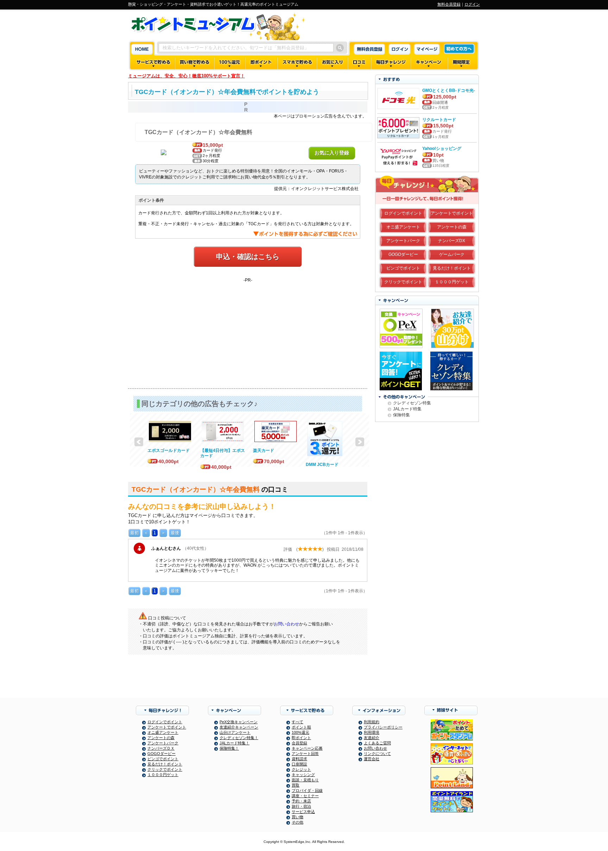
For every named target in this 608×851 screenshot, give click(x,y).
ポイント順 (301, 727)
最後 (175, 532)
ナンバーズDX (451, 240)
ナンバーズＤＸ (161, 748)
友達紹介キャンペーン (239, 727)
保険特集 (401, 414)
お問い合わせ (286, 624)
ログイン (472, 4)
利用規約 (371, 722)
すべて (297, 722)
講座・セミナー (305, 796)
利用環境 (371, 732)
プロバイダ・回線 (307, 790)
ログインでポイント (403, 213)
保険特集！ (229, 748)
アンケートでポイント (452, 213)
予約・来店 (301, 801)
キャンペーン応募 (307, 748)
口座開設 (299, 764)
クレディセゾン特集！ (239, 738)
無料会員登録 (449, 4)
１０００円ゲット (452, 281)
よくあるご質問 (377, 743)
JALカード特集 (407, 408)
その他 (297, 822)
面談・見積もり (305, 780)
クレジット (301, 769)
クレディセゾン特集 (412, 403)
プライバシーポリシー (383, 727)
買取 (295, 785)
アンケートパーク (403, 240)
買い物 (297, 817)
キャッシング (303, 775)
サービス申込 (303, 811)
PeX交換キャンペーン (239, 722)
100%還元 (300, 732)
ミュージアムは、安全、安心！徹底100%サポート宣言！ (186, 75)
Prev (139, 442)
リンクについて (377, 753)
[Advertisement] (247, 332)
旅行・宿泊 (301, 806)
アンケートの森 (452, 227)
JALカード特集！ (234, 743)
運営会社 (371, 759)
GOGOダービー (403, 254)
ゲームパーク (451, 254)
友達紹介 (371, 738)
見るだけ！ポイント (452, 268)
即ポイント (301, 738)
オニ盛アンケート (403, 227)
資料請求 (299, 759)
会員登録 (299, 743)
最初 (134, 532)
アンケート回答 (305, 753)
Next (360, 442)
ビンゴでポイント (403, 268)
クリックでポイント (403, 281)
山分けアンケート (235, 732)
